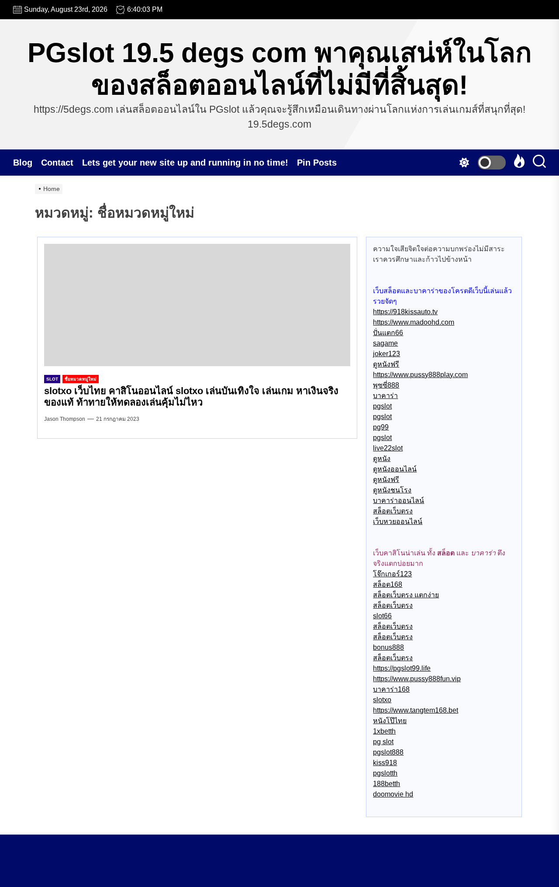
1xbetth (384, 731)
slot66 (382, 616)
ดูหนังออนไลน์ (395, 469)
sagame (385, 343)
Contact (57, 162)
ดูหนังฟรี (386, 364)
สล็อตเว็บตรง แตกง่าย (406, 595)
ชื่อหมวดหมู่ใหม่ (81, 379)
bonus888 (388, 647)
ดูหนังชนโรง (392, 490)
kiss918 (385, 762)
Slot (52, 379)
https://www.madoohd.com (413, 322)
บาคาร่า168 (391, 689)
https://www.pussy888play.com (420, 374)
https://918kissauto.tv (405, 311)
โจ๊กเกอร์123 (392, 574)
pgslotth (385, 773)
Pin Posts (317, 162)
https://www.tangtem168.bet (415, 710)
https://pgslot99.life (402, 668)
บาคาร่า (385, 395)
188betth (386, 783)
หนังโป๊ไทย (390, 720)
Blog (22, 162)
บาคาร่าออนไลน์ (398, 500)
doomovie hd (393, 794)
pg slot (383, 741)
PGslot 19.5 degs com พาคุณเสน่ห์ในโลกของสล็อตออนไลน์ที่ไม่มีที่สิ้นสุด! (280, 69)
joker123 (386, 353)
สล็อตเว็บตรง (393, 511)
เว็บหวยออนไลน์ (397, 521)
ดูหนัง (381, 458)
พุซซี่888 (386, 385)
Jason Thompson (64, 419)
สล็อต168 (387, 584)
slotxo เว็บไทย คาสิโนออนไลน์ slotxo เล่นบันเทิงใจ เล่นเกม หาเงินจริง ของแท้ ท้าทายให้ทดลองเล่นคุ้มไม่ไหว (191, 396)
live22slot (388, 448)
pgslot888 (388, 752)
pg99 (381, 427)
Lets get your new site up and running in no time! (185, 162)
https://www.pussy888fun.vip (417, 679)
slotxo (382, 699)
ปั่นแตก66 (388, 332)
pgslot (382, 406)
